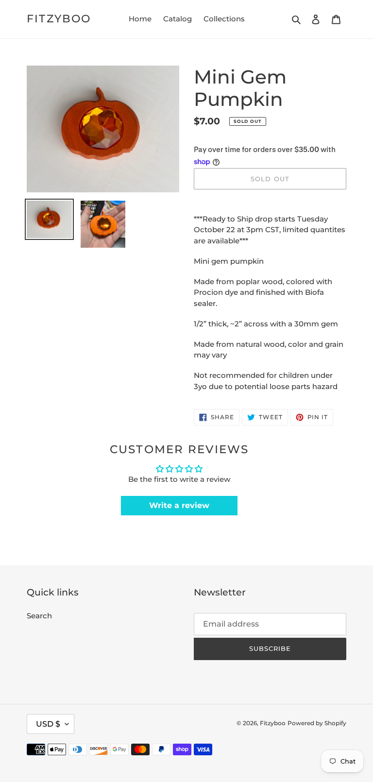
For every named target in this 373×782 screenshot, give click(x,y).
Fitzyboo (59, 19)
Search (39, 615)
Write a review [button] (179, 505)
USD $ (48, 724)
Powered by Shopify (317, 723)
